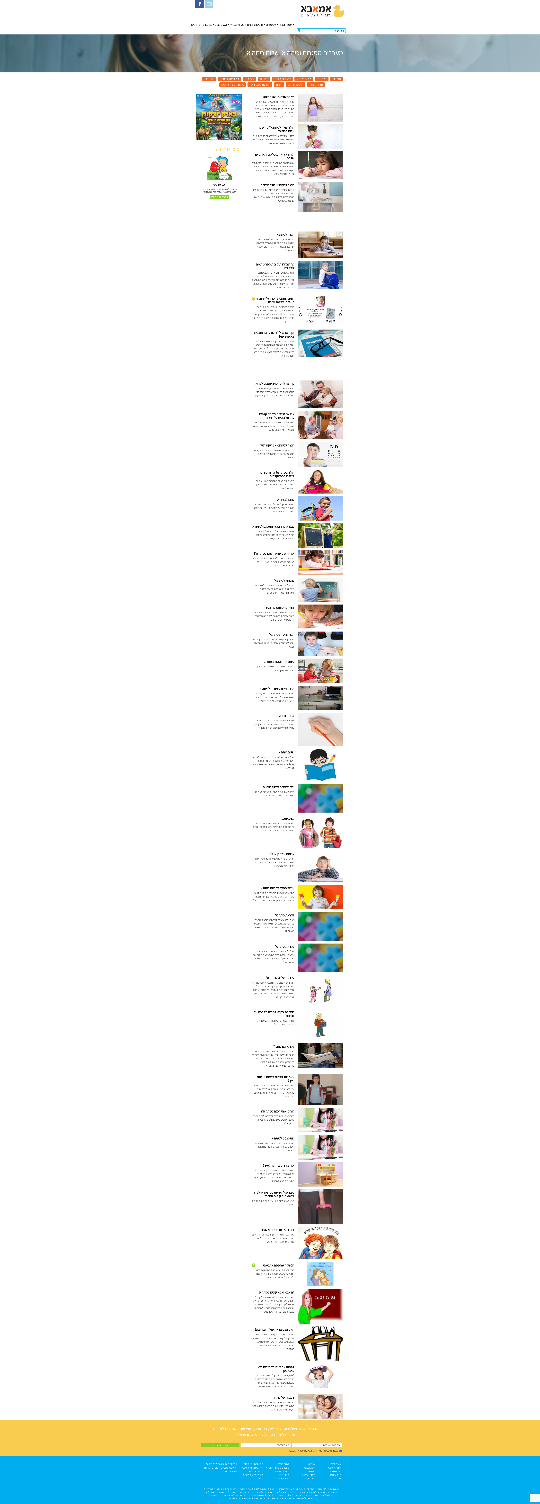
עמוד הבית (285, 25)
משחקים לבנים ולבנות (227, 1492)
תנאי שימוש (335, 1474)
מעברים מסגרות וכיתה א (277, 1467)
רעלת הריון (310, 1489)
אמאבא (234, 1498)
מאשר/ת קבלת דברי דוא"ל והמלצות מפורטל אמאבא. (313, 1450)
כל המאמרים (335, 1471)
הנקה (248, 1495)
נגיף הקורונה (246, 1498)
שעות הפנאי (237, 25)
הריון (268, 1495)
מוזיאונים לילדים (260, 1489)
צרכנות (207, 25)
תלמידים (322, 79)
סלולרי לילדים (258, 1492)
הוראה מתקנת (245, 1489)
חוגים (279, 85)
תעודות (336, 79)
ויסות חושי (298, 1489)
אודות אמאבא (334, 1467)
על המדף (258, 1478)
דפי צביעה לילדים (318, 1492)
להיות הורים (283, 1464)
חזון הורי (270, 1492)
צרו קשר (195, 25)
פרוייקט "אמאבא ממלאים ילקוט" (221, 1464)
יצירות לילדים (210, 1492)
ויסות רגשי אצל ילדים (284, 1492)
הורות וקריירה (308, 1474)
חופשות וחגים (255, 25)
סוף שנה (249, 79)
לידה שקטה (322, 1489)
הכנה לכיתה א (333, 1492)
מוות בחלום (334, 1489)
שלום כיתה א (303, 79)
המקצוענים (309, 1478)
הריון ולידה (284, 1474)
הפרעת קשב (244, 1492)
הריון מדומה (231, 1489)
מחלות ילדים (327, 1495)
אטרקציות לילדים (235, 1495)
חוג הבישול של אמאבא (252, 1467)
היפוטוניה (220, 1489)
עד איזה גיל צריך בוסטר (304, 1498)
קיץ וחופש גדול (282, 79)
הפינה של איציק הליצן (252, 1464)
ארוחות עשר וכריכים (232, 85)
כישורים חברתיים (229, 79)
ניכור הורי (209, 1489)
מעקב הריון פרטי (285, 1498)
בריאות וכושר (283, 1478)
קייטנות (264, 79)
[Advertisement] (219, 296)
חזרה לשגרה (316, 85)
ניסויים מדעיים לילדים (252, 1474)
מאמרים (271, 25)
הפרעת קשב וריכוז (259, 85)
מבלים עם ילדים (255, 1471)
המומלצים (221, 25)
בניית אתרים (231, 1471)
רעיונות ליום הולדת (297, 1495)
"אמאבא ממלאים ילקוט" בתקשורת (220, 1467)
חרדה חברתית (313, 1495)
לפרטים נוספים (219, 197)
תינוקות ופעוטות (281, 1471)
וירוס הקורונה (259, 1495)
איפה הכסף (309, 1467)
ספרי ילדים (258, 1498)
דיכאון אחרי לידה (280, 1495)
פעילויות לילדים (302, 1492)
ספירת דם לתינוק (219, 1495)
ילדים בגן (209, 79)
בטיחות (311, 1471)
